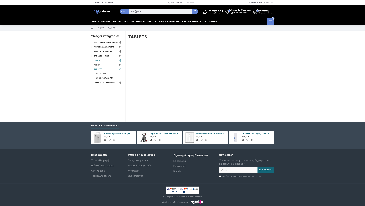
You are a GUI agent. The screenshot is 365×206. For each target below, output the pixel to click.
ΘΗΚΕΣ (101, 28)
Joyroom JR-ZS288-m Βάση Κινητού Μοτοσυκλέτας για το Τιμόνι (165, 133)
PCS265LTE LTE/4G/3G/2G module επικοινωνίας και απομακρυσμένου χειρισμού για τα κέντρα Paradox (257, 133)
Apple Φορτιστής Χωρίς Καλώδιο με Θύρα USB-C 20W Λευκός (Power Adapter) (119, 133)
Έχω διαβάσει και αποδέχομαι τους (241, 176)
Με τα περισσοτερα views (105, 125)
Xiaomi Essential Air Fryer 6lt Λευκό (211, 133)
